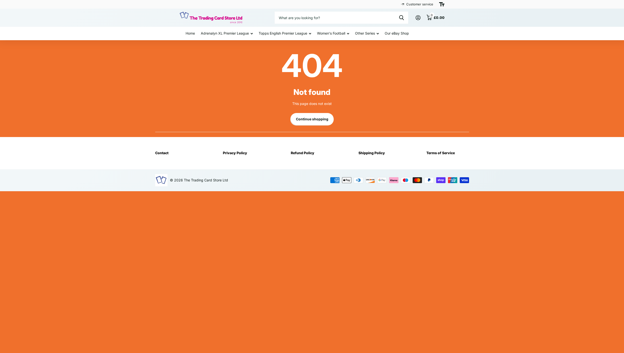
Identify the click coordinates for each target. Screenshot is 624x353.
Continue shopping (312, 119)
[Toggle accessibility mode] (442, 4)
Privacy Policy (235, 153)
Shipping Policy (371, 153)
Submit (401, 18)
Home (190, 33)
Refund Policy (302, 153)
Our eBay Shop (397, 33)
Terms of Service (440, 153)
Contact (161, 153)
